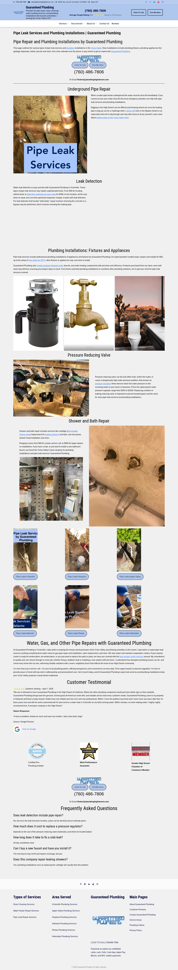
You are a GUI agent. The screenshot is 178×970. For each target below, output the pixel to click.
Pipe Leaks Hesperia (77, 577)
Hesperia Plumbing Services (64, 917)
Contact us (104, 23)
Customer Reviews (138, 909)
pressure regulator (103, 384)
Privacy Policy (136, 930)
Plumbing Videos (137, 925)
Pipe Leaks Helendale (129, 633)
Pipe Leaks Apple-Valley (130, 577)
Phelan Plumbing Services (63, 930)
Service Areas (136, 920)
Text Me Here (155, 12)
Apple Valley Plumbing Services (66, 911)
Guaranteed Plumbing (40, 7)
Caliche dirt (130, 111)
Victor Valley (96, 48)
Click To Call (139, 12)
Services (63, 23)
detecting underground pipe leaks (41, 194)
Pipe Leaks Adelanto (25, 633)
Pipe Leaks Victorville (25, 577)
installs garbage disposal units (50, 266)
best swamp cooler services (131, 657)
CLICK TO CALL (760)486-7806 (104, 942)
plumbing (70, 48)
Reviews (115, 23)
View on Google (29, 729)
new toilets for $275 (36, 260)
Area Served (76, 23)
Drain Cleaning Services (23, 904)
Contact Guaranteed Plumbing (143, 915)
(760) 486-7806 (95, 10)
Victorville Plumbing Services (64, 904)
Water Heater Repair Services (26, 911)
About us (91, 23)
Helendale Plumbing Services (65, 936)
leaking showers (52, 434)
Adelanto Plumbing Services (64, 924)
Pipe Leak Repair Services (24, 917)
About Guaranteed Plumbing (142, 904)
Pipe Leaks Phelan (76, 633)
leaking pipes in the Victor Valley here (112, 118)
